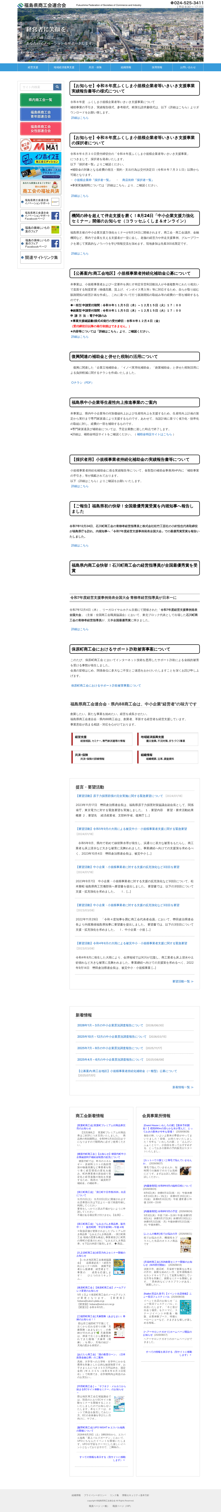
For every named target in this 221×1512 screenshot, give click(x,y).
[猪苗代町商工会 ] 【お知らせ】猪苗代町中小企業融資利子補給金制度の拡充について (101, 1155)
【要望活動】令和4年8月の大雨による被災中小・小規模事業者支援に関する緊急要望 (131, 943)
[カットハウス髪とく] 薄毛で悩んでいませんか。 (167, 1162)
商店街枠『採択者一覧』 (138, 180)
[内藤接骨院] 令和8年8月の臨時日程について (168, 1185)
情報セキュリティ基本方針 (135, 1495)
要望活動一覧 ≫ (183, 981)
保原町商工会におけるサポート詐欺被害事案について (106, 685)
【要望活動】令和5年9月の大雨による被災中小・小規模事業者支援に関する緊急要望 (131, 828)
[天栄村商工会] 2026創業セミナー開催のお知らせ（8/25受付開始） (167, 1263)
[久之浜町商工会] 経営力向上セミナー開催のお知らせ (101, 1254)
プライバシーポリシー (95, 1495)
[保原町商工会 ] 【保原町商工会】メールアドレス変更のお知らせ (101, 1289)
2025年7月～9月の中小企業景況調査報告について (110, 1048)
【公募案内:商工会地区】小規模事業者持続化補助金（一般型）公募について (127, 1071)
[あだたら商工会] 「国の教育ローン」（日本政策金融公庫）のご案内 (101, 1356)
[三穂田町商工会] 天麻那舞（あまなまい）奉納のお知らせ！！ (101, 1318)
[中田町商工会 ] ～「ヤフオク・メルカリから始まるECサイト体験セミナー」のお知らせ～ (101, 1389)
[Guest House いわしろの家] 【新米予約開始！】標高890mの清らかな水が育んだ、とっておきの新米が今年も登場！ (168, 1128)
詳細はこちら (80, 117)
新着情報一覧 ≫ (183, 1087)
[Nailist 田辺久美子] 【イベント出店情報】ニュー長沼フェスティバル (167, 1295)
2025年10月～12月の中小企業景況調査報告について (112, 1036)
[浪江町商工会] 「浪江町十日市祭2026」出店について (101, 1194)
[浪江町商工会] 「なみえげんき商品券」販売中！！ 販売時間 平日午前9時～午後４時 (101, 1225)
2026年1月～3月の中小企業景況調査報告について (110, 1025)
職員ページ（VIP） (122, 1506)
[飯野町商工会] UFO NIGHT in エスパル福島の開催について (101, 1429)
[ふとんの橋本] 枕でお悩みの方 (160, 1233)
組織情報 (76, 1495)
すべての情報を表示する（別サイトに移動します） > (102, 1459)
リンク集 (114, 1495)
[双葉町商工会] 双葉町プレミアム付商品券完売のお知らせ (101, 1127)
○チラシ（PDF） (82, 382)
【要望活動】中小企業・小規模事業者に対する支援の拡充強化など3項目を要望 (127, 867)
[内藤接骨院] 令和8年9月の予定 (160, 1211)
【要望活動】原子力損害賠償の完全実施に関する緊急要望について (119, 796)
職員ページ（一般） (99, 1506)
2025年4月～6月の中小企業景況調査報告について (110, 1059)
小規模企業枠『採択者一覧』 (93, 180)
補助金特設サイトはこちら (154, 434)
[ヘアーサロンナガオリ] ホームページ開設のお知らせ (167, 1333)
